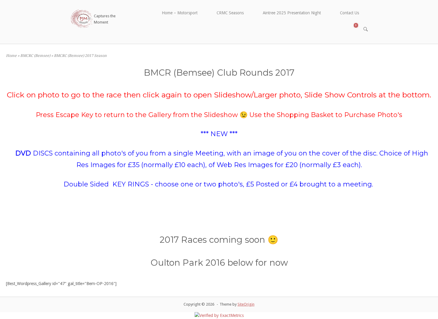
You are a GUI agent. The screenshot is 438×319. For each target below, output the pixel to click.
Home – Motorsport (180, 12)
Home (11, 56)
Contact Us (349, 12)
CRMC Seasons (230, 12)
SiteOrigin (245, 304)
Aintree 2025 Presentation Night (292, 12)
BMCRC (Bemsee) (35, 56)
